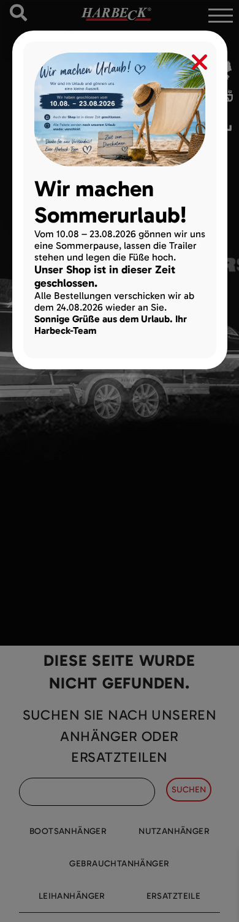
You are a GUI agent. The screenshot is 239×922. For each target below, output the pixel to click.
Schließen (191, 59)
